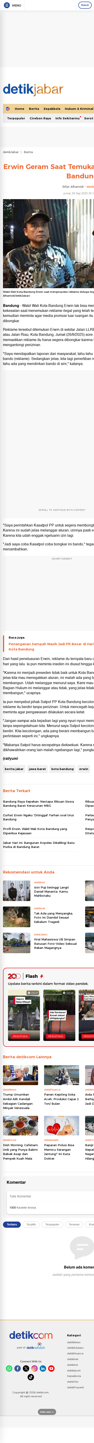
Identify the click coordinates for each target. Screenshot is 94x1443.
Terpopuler (16, 118)
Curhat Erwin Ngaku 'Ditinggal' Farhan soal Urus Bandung (38, 817)
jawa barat (37, 769)
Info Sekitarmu (67, 118)
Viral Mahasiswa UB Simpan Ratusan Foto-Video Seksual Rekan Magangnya (55, 943)
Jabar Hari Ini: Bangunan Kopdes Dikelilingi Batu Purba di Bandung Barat (39, 845)
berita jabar (14, 769)
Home (19, 108)
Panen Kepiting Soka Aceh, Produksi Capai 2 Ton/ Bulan (61, 1099)
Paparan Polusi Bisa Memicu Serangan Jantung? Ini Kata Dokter (59, 1151)
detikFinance (75, 1353)
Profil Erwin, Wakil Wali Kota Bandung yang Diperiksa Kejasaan (35, 831)
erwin (83, 769)
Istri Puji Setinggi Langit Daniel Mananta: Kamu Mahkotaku (51, 891)
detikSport (74, 1370)
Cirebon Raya (40, 118)
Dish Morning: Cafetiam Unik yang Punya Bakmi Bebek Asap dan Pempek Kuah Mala (20, 1151)
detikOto (72, 1381)
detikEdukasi (75, 1347)
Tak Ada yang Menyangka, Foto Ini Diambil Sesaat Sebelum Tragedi (53, 917)
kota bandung (62, 769)
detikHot (72, 1364)
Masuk (85, 5)
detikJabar (11, 152)
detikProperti (75, 1387)
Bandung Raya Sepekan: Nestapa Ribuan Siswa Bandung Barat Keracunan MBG (38, 803)
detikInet (72, 1359)
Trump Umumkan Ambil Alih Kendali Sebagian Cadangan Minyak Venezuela (18, 1101)
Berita (34, 108)
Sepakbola (52, 108)
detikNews (74, 1342)
